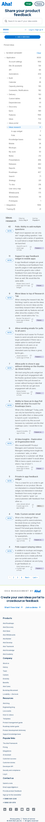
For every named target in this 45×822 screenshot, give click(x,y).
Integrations (7, 751)
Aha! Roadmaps (8, 623)
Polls (20, 250)
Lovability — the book (10, 694)
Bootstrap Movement (10, 690)
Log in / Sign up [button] (35, 30)
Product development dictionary (14, 730)
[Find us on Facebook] (10, 809)
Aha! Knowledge (8, 650)
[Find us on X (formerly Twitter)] (16, 809)
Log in (5, 774)
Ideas (6, 29)
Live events (7, 711)
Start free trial (14, 607)
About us (6, 663)
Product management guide (13, 722)
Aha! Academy (8, 654)
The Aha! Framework (10, 743)
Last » (35, 577)
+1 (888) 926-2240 (10, 799)
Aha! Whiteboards (9, 635)
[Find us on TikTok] (34, 809)
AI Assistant (7, 755)
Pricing (5, 747)
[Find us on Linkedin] (5, 809)
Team (5, 671)
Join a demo (32, 607)
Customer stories (9, 762)
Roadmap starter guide (11, 726)
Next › (27, 577)
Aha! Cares (6, 686)
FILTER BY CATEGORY (14, 53)
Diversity (6, 679)
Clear (39, 53)
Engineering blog (9, 707)
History (5, 667)
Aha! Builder (7, 639)
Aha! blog (6, 703)
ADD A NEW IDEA (23, 37)
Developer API (8, 766)
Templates (7, 719)
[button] (25, 30)
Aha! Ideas (6, 631)
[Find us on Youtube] (22, 809)
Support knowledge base (12, 734)
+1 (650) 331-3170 (9, 802)
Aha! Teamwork (8, 646)
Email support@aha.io (10, 787)
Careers (6, 675)
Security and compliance (11, 770)
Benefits (6, 682)
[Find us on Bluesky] (28, 809)
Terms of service (29, 819)
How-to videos (8, 715)
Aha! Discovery (8, 627)
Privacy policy (15, 819)
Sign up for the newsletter (12, 795)
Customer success (9, 759)
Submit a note (8, 783)
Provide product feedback (12, 791)
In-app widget (22, 507)
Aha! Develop (7, 642)
